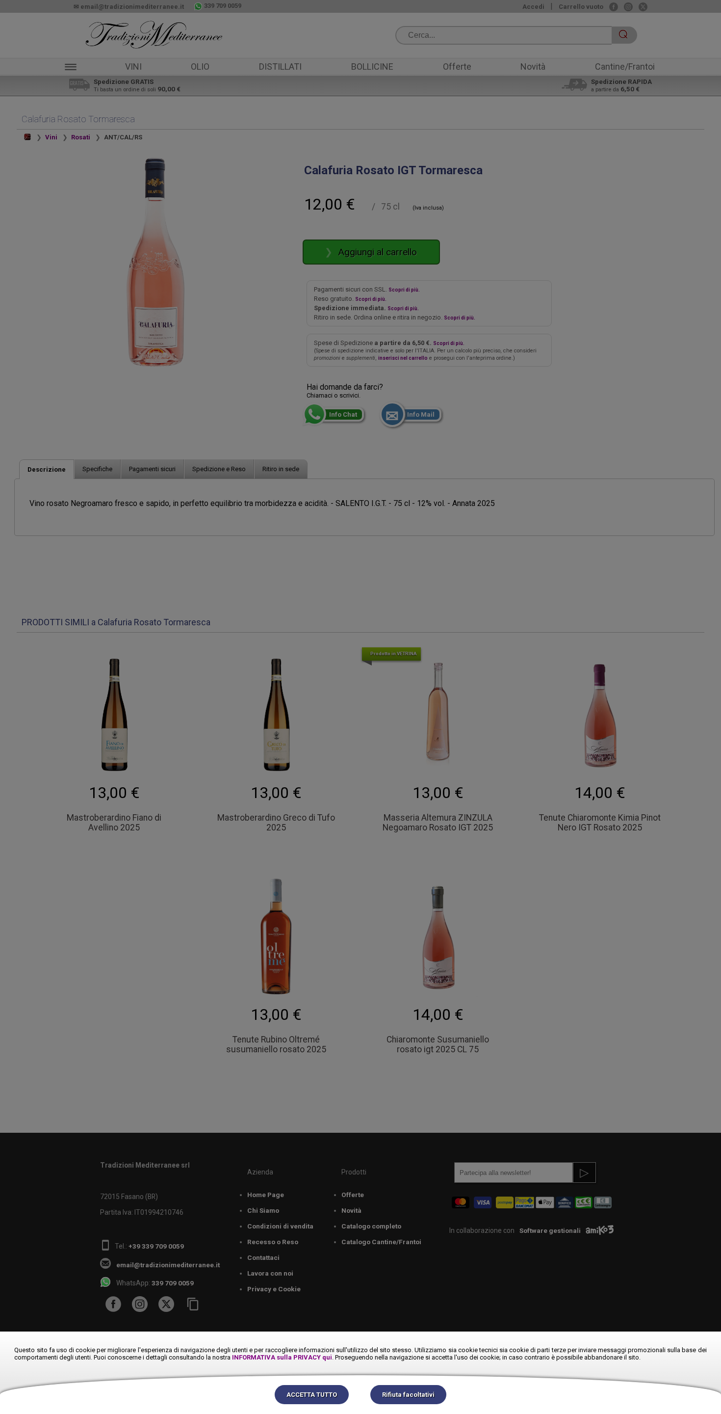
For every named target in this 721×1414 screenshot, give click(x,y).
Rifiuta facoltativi (408, 1394)
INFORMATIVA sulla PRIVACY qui (282, 1357)
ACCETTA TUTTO (311, 1394)
